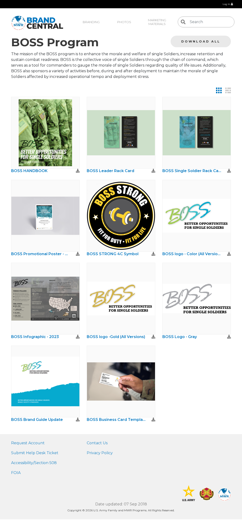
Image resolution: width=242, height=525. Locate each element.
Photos (124, 22)
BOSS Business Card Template (116, 419)
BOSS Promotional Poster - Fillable (40, 254)
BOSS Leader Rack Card (110, 171)
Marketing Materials (157, 22)
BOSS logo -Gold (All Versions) (116, 336)
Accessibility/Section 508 (34, 463)
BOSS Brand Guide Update (37, 419)
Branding (91, 22)
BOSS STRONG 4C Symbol (112, 254)
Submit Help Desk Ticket (34, 453)
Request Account (28, 443)
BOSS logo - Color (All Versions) (191, 254)
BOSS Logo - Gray (179, 336)
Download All (200, 41)
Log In (227, 4)
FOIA (16, 472)
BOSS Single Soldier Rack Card (191, 171)
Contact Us (97, 443)
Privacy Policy (100, 453)
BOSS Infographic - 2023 (35, 336)
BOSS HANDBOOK (29, 171)
